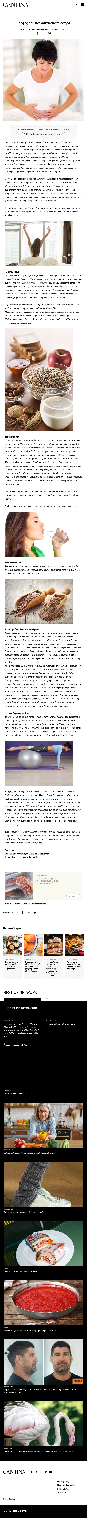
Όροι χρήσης (63, 1481)
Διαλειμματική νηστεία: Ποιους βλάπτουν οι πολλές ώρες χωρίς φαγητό (29, 1153)
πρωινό (17, 319)
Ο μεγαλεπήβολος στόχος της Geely (60, 1024)
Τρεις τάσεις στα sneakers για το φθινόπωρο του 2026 (23, 1212)
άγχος (10, 791)
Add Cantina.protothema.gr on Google (42, 134)
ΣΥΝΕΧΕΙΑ (72, 896)
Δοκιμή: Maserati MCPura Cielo (15, 1094)
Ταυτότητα (62, 1492)
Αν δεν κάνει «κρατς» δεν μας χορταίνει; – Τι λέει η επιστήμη (74, 965)
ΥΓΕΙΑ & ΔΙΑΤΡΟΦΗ (43, 18)
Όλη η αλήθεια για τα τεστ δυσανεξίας (21, 857)
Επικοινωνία (63, 1488)
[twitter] (49, 33)
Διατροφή (7, 904)
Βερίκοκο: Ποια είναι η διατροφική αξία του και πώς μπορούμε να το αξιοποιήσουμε (32, 966)
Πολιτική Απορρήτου (66, 1485)
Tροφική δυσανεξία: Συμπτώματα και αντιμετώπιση (27, 853)
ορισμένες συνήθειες (31, 698)
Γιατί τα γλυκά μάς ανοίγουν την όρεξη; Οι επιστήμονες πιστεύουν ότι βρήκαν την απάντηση (53, 969)
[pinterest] (43, 33)
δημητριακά (58, 491)
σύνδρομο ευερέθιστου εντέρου (35, 904)
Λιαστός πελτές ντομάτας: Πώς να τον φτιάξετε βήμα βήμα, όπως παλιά (30, 1331)
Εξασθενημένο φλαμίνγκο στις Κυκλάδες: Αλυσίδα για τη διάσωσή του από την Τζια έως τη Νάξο (39, 1451)
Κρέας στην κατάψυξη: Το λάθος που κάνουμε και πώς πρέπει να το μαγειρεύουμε (46, 880)
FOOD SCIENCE (30, 959)
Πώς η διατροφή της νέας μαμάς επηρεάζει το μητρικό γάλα (11, 965)
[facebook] (37, 33)
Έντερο (17, 904)
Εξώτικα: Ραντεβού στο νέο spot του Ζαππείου (20, 1271)
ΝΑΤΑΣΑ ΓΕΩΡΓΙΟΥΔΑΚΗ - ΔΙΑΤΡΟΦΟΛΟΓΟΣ (34, 29)
